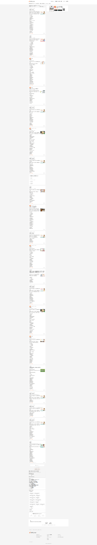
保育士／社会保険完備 (32, 206)
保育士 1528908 (31, 286)
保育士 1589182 (31, 393)
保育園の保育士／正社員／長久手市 (34, 367)
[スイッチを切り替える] (34, 6)
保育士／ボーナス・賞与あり (33, 88)
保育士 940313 (31, 9)
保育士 (30, 59)
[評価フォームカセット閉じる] (44, 513)
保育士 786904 (31, 233)
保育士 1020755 (31, 107)
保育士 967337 (31, 406)
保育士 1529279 (31, 158)
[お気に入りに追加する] (44, 33)
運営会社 (48, 538)
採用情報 (48, 539)
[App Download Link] (55, 10)
